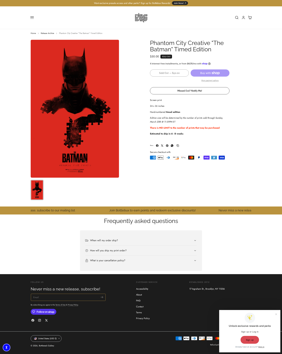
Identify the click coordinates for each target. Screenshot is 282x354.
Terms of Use (60, 304)
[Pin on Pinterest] (167, 145)
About (139, 294)
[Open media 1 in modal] (113, 45)
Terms (139, 312)
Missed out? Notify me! (189, 90)
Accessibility (142, 288)
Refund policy (215, 344)
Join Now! (179, 3)
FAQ (138, 300)
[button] (32, 18)
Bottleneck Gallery (46, 345)
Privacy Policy (73, 304)
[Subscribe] (102, 297)
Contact (139, 306)
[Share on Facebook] (157, 145)
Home (33, 33)
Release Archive (47, 33)
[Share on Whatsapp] (172, 145)
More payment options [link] (210, 80)
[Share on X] (162, 145)
